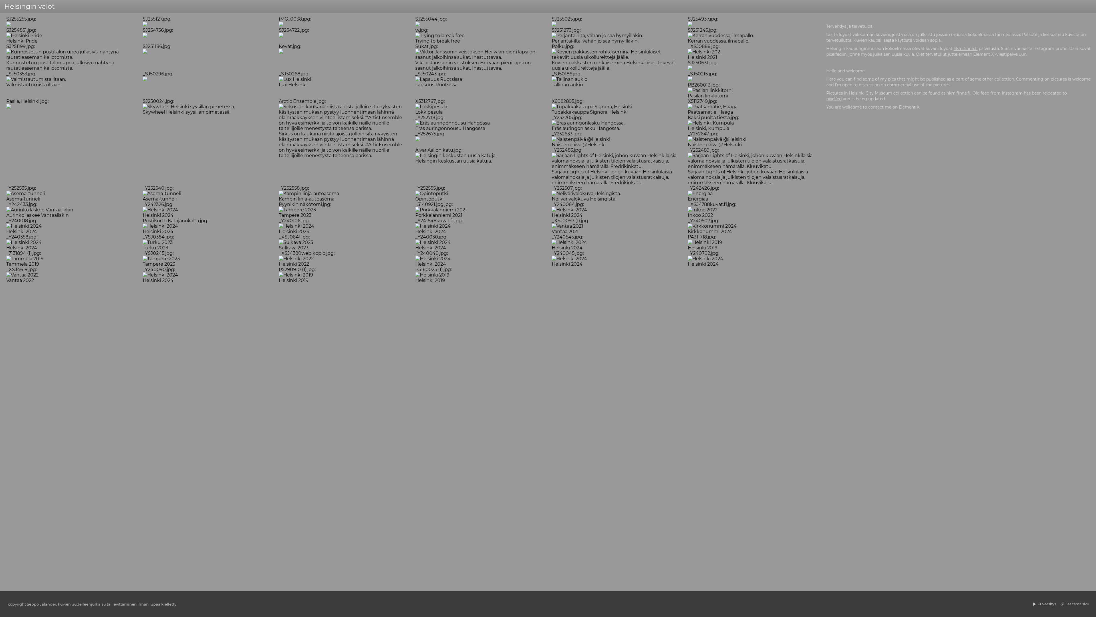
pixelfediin (836, 54)
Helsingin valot (29, 6)
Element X (983, 54)
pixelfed (834, 98)
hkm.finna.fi (966, 48)
